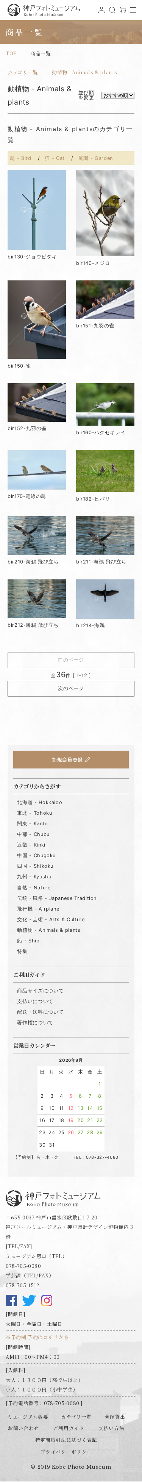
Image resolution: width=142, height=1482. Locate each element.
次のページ (71, 688)
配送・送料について (40, 1012)
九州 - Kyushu (34, 876)
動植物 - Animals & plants (84, 72)
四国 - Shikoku (35, 866)
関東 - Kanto (32, 823)
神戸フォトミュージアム (43, 10)
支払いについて (35, 1001)
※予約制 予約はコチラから (37, 1337)
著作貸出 (115, 1416)
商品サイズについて (40, 991)
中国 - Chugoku (36, 855)
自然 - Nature (33, 887)
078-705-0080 (23, 1265)
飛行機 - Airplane (38, 909)
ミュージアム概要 (27, 1416)
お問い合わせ (23, 1428)
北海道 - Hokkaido (39, 802)
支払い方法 (111, 1428)
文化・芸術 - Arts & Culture (50, 919)
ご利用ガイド (68, 1428)
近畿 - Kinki (31, 845)
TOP (11, 53)
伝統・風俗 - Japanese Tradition (57, 898)
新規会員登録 (67, 759)
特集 (22, 951)
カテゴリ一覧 (23, 72)
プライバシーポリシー (66, 1451)
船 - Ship (28, 941)
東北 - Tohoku (34, 813)
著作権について (35, 1022)
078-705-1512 (22, 1285)
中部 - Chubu (33, 834)
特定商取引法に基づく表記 (66, 1439)
